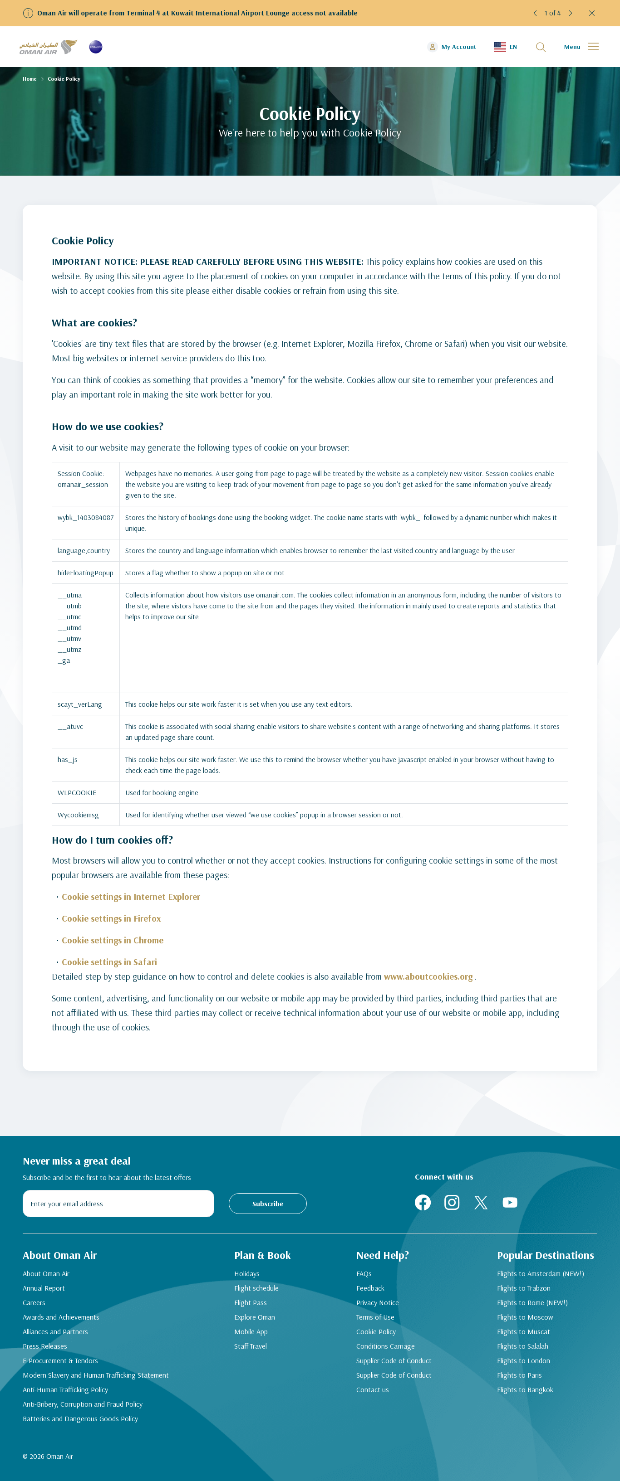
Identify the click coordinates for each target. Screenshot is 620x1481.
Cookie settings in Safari (109, 961)
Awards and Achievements (61, 1316)
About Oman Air (46, 1273)
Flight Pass (250, 1302)
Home (30, 78)
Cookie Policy (376, 1331)
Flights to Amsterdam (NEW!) (540, 1273)
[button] (535, 13)
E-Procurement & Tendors (60, 1360)
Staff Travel (250, 1345)
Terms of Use (375, 1316)
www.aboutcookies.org (428, 976)
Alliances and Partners (55, 1331)
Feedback (370, 1287)
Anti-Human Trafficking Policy (65, 1389)
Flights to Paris (519, 1374)
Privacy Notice (377, 1302)
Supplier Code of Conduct (394, 1360)
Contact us (372, 1389)
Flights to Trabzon (524, 1287)
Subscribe (268, 1203)
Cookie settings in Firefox (111, 918)
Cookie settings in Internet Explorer (131, 896)
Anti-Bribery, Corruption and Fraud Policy (83, 1403)
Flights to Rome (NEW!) (532, 1302)
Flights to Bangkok (525, 1389)
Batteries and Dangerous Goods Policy (80, 1418)
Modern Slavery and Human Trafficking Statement (96, 1374)
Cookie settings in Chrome (112, 940)
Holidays (247, 1273)
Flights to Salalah (522, 1345)
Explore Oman (254, 1316)
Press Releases (45, 1345)
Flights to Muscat (523, 1331)
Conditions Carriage (385, 1345)
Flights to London (523, 1360)
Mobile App (251, 1331)
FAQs (364, 1273)
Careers (34, 1302)
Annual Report (44, 1287)
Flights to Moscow (525, 1316)
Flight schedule (256, 1287)
